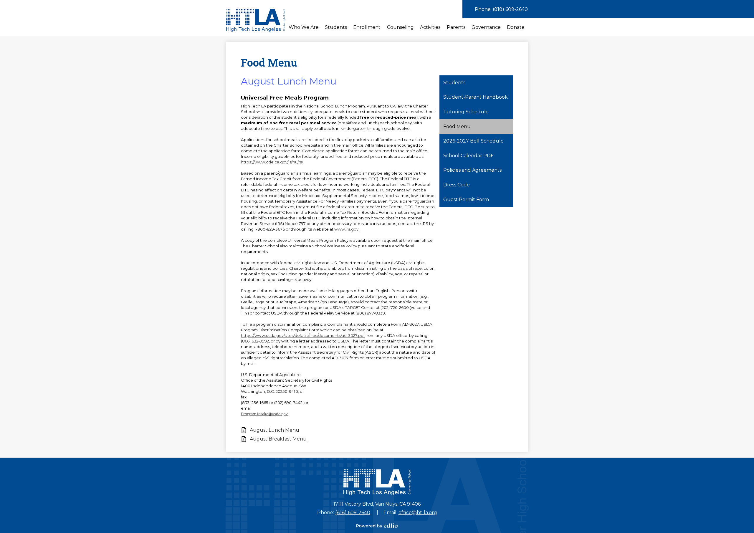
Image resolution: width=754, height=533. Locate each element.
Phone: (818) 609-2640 (501, 9)
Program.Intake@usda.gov (264, 413)
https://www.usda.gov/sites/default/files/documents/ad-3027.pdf (303, 335)
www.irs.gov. (346, 229)
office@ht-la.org (418, 512)
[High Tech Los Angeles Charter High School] (255, 20)
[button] (304, 27)
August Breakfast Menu (278, 439)
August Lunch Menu (274, 430)
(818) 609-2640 (352, 512)
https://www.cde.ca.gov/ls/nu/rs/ (272, 162)
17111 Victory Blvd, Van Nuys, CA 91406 (377, 504)
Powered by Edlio (377, 526)
